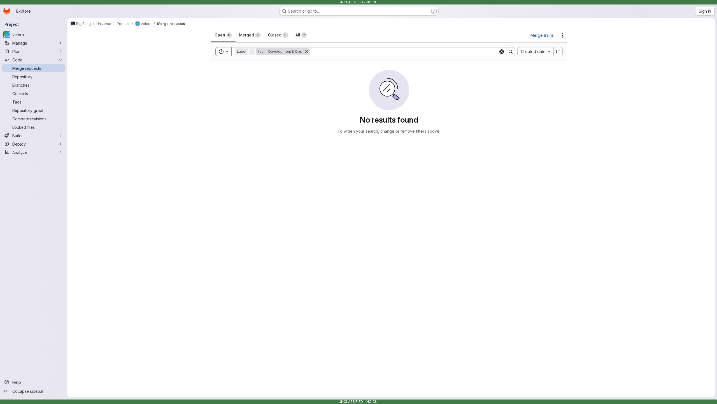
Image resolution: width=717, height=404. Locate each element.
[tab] (223, 35)
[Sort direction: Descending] (558, 51)
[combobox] (535, 51)
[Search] (510, 51)
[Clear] (501, 51)
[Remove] (306, 51)
